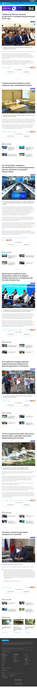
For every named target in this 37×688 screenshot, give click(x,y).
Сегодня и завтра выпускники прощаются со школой (29, 263)
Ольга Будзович (8, 198)
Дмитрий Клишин (8, 44)
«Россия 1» (26, 655)
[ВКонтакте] (15, 680)
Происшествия (18, 464)
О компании (15, 655)
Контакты (15, 658)
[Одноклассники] (19, 680)
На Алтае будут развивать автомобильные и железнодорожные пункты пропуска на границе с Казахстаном (12, 148)
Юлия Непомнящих (8, 464)
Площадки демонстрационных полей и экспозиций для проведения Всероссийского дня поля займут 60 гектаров (29, 522)
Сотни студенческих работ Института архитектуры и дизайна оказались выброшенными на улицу (29, 155)
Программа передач (5, 655)
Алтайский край (30, 44)
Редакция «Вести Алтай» (8, 392)
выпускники (9, 67)
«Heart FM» (26, 664)
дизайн (7, 500)
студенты (16, 500)
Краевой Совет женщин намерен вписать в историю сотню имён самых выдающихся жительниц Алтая (29, 423)
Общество (19, 112)
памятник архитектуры (17, 632)
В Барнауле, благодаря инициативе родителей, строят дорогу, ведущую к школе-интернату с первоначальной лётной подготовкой (29, 610)
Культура (3, 663)
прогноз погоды (28, 632)
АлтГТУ (3, 500)
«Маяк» (26, 661)
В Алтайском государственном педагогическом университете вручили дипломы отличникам (12, 155)
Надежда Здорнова (8, 112)
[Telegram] (17, 680)
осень (7, 632)
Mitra (21, 684)
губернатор (4, 67)
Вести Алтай (30, 112)
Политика (18, 44)
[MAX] (21, 680)
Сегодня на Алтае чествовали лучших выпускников (29, 352)
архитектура (11, 500)
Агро (2, 662)
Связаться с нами (27, 3)
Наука (19, 392)
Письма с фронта (4, 670)
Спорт (3, 666)
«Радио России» (27, 660)
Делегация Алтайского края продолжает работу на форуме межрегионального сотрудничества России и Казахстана (29, 148)
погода (3, 632)
